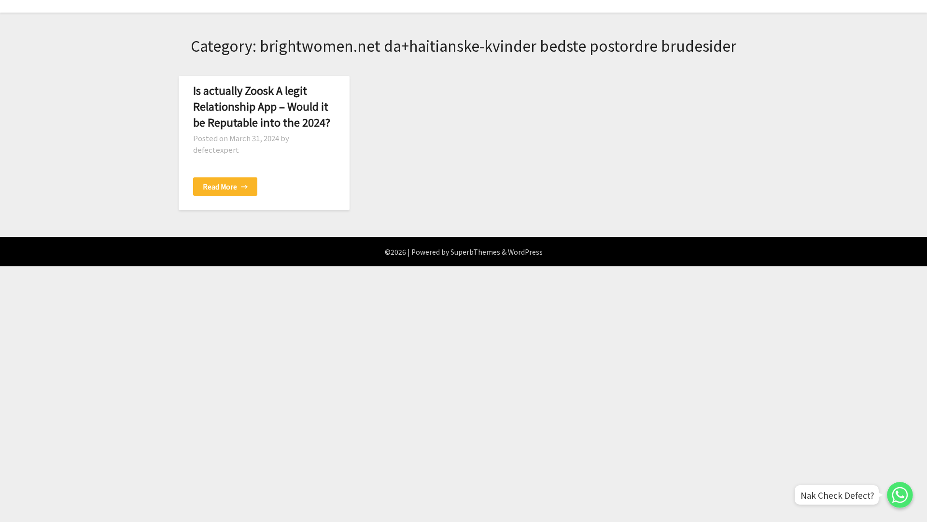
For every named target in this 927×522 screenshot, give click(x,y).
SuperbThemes (475, 252)
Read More (225, 186)
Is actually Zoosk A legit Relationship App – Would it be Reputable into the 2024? (261, 106)
